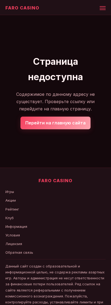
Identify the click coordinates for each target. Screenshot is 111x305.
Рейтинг (12, 209)
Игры (9, 191)
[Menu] (103, 8)
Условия (12, 235)
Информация (16, 226)
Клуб (9, 218)
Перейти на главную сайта (55, 123)
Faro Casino (22, 8)
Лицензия (13, 244)
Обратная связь (19, 252)
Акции (10, 200)
